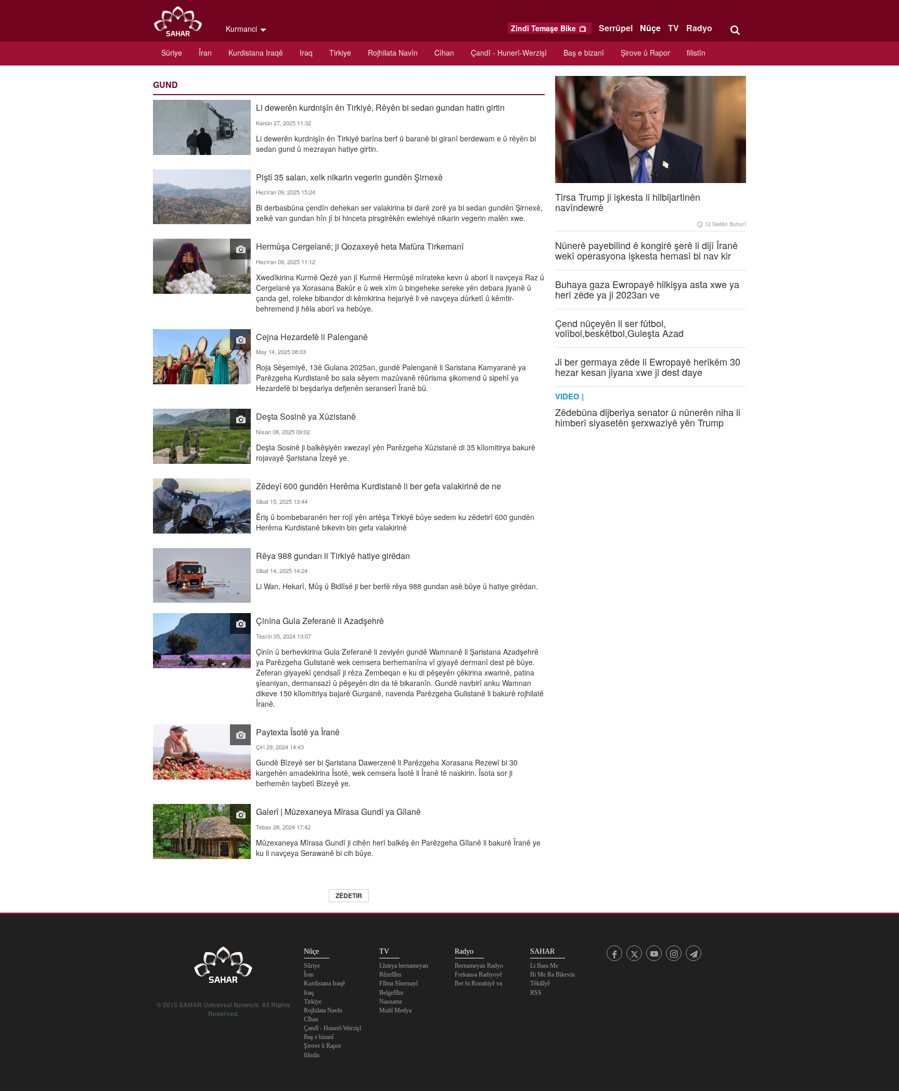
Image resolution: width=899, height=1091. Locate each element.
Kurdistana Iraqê (255, 52)
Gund (165, 84)
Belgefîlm (391, 992)
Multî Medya (395, 1010)
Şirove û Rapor (645, 52)
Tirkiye (340, 52)
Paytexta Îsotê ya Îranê (298, 731)
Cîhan (444, 52)
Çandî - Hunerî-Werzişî (509, 52)
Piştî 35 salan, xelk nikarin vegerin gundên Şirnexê (349, 176)
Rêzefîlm (390, 974)
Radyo (699, 28)
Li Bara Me (544, 965)
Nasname (390, 1001)
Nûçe (650, 28)
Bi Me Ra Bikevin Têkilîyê (552, 979)
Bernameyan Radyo (479, 965)
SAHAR (181, 23)
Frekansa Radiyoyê (478, 974)
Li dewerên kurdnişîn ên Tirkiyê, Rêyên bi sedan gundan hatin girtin (380, 106)
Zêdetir (349, 895)
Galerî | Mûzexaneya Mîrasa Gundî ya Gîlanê (338, 811)
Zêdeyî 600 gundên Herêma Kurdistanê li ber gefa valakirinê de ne (378, 485)
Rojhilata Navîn (393, 52)
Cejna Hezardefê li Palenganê (312, 336)
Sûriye (171, 52)
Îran (205, 52)
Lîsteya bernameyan (403, 965)
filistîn (696, 52)
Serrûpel (616, 28)
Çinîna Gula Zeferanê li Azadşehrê (320, 620)
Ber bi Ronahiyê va (478, 983)
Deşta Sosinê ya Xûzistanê (306, 415)
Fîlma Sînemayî (398, 983)
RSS (536, 992)
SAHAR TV (223, 967)
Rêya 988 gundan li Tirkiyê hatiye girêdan (333, 555)
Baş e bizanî (583, 52)
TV (673, 28)
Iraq (306, 52)
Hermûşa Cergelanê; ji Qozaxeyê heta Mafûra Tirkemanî (360, 245)
